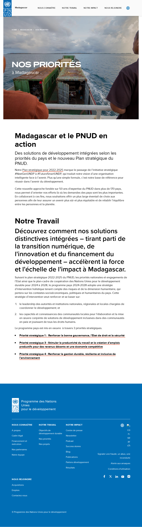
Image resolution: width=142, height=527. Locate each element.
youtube (122, 476)
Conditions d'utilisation (119, 468)
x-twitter (110, 476)
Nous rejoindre (113, 8)
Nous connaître (46, 8)
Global (128, 8)
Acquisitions (18, 485)
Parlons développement (77, 462)
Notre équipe (18, 454)
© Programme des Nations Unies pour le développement (39, 512)
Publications (72, 457)
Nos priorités (45, 438)
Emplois (15, 490)
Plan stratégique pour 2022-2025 (42, 170)
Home (14, 30)
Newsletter (71, 435)
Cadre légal (17, 435)
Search (133, 8)
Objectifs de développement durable (50, 432)
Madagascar (21, 7)
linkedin (116, 476)
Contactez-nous (19, 495)
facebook (104, 476)
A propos (16, 430)
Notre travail (69, 8)
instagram (128, 476)
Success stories (73, 446)
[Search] (128, 435)
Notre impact (91, 8)
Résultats (70, 467)
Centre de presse (74, 430)
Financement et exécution (19, 443)
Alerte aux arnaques (120, 463)
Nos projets (44, 444)
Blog (68, 451)
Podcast (69, 441)
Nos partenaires (19, 449)
